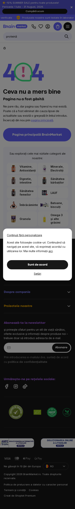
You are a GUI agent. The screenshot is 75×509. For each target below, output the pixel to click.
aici (50, 251)
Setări (37, 273)
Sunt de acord (38, 264)
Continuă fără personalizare (24, 235)
